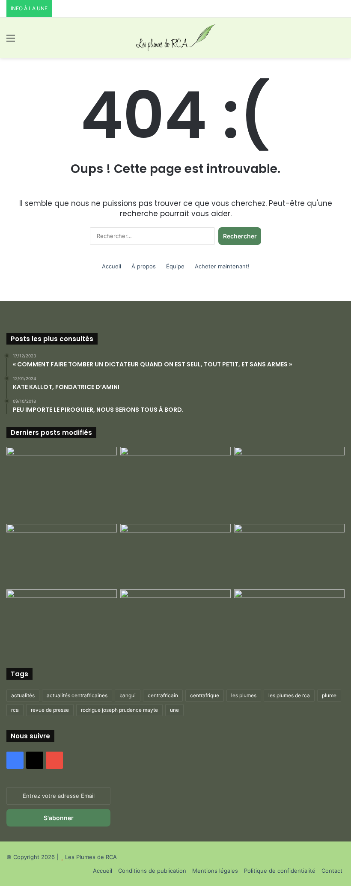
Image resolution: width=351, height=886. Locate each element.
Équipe (175, 266)
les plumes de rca (289, 695)
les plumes (243, 695)
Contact (331, 870)
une (174, 710)
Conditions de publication (152, 870)
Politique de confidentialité (279, 870)
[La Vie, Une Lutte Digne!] (289, 620)
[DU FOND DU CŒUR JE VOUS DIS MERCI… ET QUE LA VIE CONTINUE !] (61, 555)
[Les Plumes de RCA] (175, 38)
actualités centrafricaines (77, 695)
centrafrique (204, 695)
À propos (143, 266)
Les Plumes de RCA (91, 856)
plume (329, 695)
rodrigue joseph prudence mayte (119, 710)
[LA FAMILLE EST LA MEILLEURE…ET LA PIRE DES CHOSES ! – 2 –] (61, 620)
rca (15, 710)
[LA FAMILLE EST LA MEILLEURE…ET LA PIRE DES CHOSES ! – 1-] (289, 555)
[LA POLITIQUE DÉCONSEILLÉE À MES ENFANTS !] (61, 483)
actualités (23, 695)
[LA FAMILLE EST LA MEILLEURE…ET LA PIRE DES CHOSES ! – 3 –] (175, 620)
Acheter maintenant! (222, 266)
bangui (127, 695)
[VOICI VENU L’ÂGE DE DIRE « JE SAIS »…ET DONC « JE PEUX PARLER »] (289, 478)
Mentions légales (215, 870)
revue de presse (50, 710)
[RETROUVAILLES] (175, 555)
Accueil (111, 266)
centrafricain (163, 695)
